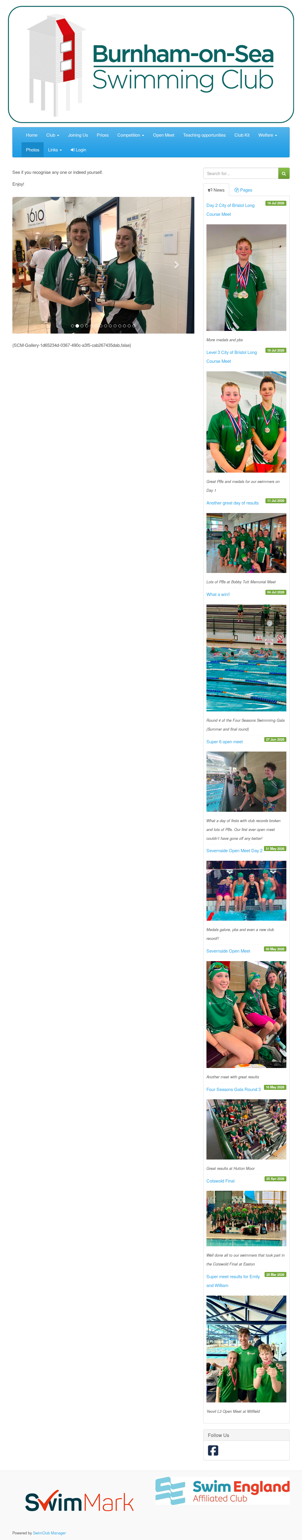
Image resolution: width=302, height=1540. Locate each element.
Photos (32, 149)
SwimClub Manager (49, 1533)
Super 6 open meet (224, 741)
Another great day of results (232, 502)
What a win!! (218, 594)
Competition (129, 135)
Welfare (266, 135)
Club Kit (242, 135)
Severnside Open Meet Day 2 (234, 850)
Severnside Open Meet (228, 951)
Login (80, 149)
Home (31, 135)
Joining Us (78, 135)
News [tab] (219, 190)
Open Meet (163, 135)
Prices (103, 135)
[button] (26, 264)
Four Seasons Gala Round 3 (233, 1089)
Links (53, 149)
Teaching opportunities (204, 135)
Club (51, 135)
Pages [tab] (246, 190)
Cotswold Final (220, 1181)
